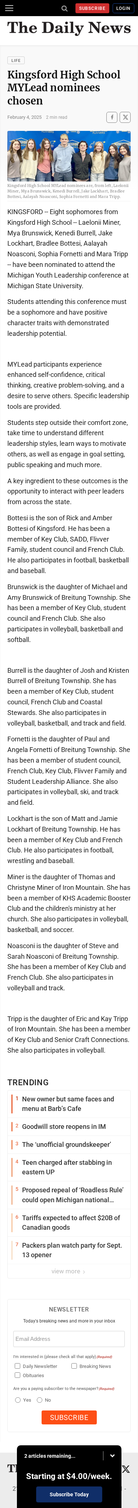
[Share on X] (125, 117)
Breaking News (95, 1366)
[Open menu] (9, 8)
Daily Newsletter (40, 1366)
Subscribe (92, 8)
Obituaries (33, 1375)
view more (67, 1271)
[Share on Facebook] (112, 117)
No (48, 1400)
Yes (26, 1400)
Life (16, 60)
